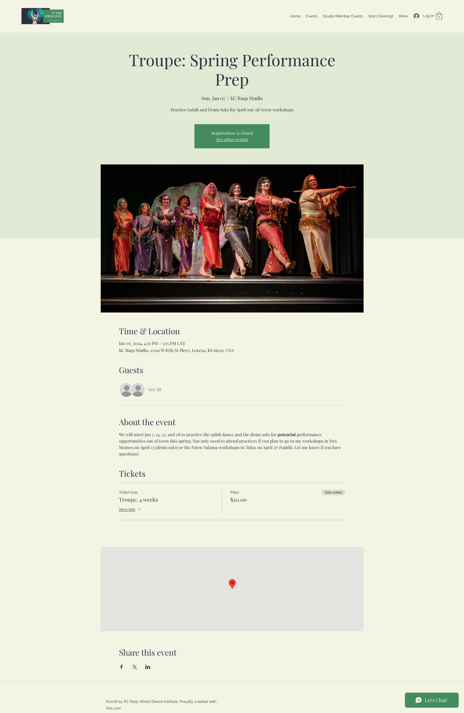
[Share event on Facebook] (121, 667)
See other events (232, 139)
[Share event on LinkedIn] (147, 667)
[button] (439, 16)
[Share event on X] (134, 667)
